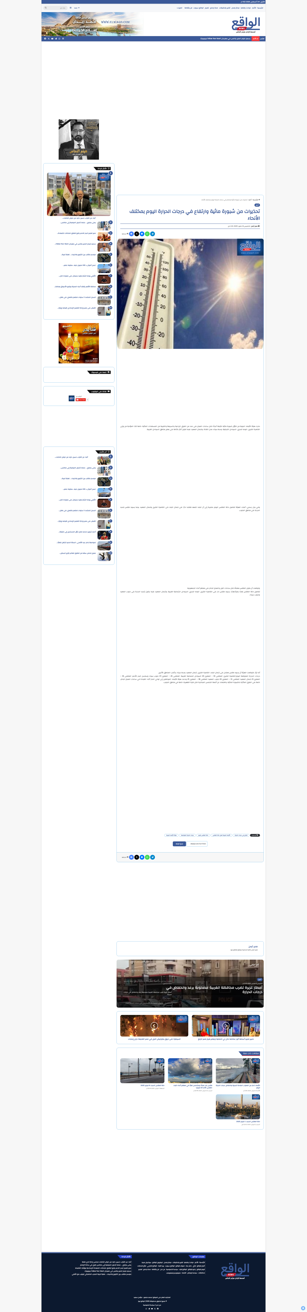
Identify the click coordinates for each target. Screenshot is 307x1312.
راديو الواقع (192, 1269)
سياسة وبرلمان (192, 1272)
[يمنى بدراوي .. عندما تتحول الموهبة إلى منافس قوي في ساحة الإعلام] (104, 225)
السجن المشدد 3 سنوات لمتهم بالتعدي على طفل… (77, 297)
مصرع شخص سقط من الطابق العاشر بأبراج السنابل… (77, 553)
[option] (190, 984)
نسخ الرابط (179, 843)
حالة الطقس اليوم (203, 835)
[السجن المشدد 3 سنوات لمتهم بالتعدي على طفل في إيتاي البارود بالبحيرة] (104, 300)
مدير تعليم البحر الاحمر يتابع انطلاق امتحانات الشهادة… (76, 233)
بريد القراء (161, 1265)
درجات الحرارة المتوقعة (187, 835)
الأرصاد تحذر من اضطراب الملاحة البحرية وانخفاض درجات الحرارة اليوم (238, 1086)
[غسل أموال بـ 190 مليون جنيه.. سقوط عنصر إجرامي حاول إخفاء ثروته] (104, 268)
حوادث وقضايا (246, 7)
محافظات (201, 1272)
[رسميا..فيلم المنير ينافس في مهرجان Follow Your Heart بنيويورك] (104, 247)
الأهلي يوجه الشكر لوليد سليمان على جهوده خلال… (77, 276)
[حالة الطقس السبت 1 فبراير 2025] (238, 1106)
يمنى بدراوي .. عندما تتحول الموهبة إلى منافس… (78, 222)
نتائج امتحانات (141, 1265)
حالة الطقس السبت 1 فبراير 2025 (248, 1121)
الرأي (194, 1265)
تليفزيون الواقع (157, 1262)
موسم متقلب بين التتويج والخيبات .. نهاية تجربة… (78, 254)
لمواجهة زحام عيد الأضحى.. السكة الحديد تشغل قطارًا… (76, 542)
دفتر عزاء (189, 1265)
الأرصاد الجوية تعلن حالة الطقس (221, 835)
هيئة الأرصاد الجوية (171, 835)
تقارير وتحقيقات (224, 7)
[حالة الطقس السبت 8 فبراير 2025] (142, 1070)
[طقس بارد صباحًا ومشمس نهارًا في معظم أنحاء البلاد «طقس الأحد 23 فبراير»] (190, 1070)
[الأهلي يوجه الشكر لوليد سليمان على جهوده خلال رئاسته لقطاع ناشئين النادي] (104, 279)
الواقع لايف (183, 1269)
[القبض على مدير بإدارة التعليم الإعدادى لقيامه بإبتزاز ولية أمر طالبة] (104, 311)
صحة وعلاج (214, 7)
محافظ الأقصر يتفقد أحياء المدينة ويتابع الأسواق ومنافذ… (75, 286)
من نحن (162, 1269)
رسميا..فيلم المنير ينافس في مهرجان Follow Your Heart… (75, 243)
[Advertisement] (153, 80)
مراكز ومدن (235, 7)
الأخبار (254, 7)
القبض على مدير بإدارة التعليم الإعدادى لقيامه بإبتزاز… (76, 308)
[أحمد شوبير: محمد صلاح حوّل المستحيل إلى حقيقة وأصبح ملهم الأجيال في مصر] (104, 535)
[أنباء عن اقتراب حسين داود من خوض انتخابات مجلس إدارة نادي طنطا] (79, 195)
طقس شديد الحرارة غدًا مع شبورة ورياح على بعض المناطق (216, 990)
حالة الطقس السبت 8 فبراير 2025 (152, 1085)
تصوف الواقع (180, 1265)
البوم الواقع (201, 1269)
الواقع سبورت (198, 7)
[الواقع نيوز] (246, 24)
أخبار (250, 199)
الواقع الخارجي (152, 1265)
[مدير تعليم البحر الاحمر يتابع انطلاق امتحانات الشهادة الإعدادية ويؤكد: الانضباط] (104, 236)
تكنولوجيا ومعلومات (173, 1272)
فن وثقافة (188, 7)
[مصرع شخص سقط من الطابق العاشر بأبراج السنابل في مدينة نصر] (104, 556)
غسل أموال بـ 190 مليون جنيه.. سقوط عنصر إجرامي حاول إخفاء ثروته (224, 38)
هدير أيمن (254, 226)
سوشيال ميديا (146, 1262)
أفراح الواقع (201, 1265)
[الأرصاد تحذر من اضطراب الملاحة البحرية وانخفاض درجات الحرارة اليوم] (238, 1070)
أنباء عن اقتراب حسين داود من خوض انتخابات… (78, 218)
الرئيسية (260, 7)
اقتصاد (184, 1272)
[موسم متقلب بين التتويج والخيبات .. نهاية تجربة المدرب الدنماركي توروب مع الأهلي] (104, 257)
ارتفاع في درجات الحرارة (241, 835)
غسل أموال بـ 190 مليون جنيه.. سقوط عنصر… (79, 265)
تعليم (207, 7)
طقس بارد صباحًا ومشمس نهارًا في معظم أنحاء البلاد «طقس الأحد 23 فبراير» (192, 1086)
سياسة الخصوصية (172, 1269)
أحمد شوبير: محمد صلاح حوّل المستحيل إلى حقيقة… (77, 531)
